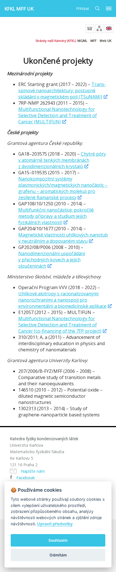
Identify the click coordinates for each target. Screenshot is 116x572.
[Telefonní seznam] (90, 28)
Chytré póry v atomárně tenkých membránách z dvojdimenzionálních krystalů (62, 160)
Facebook (25, 477)
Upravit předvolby (55, 523)
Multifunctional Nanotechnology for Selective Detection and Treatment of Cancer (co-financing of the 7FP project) (59, 324)
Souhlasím (58, 540)
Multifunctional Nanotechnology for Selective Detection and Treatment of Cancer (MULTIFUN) (57, 115)
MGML (82, 40)
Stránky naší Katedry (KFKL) (55, 40)
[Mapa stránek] (99, 28)
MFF (93, 40)
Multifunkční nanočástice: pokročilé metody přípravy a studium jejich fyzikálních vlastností (56, 216)
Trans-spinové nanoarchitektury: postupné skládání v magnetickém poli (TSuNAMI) (62, 90)
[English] (109, 28)
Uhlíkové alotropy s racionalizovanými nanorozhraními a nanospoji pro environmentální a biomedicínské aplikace (62, 300)
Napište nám (33, 471)
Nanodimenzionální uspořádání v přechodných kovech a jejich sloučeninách (51, 259)
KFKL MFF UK (19, 8)
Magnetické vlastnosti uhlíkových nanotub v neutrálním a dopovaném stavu (63, 238)
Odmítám (58, 555)
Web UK (105, 40)
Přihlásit (82, 8)
